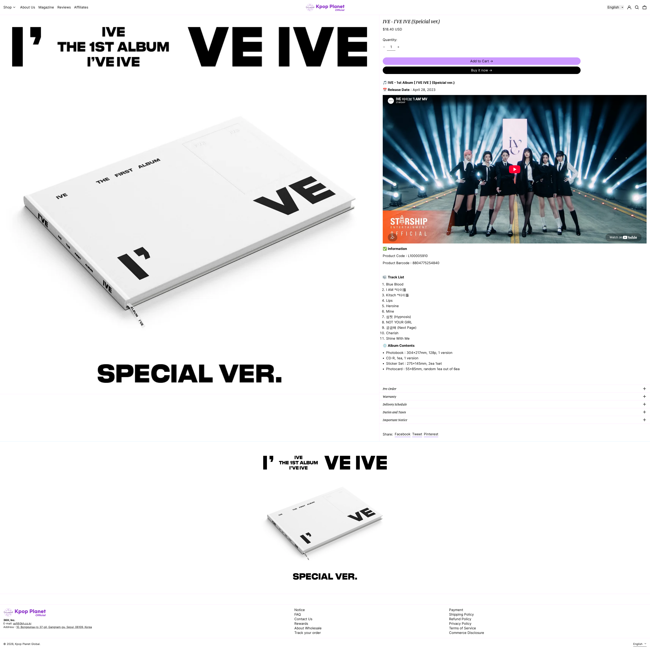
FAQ (297, 614)
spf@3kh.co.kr (22, 623)
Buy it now (479, 70)
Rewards (301, 624)
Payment (456, 610)
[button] (644, 7)
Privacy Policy (460, 624)
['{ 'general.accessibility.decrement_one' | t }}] (384, 47)
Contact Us (303, 619)
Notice (299, 610)
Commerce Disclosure (466, 633)
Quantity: (390, 40)
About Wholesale (308, 628)
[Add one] (398, 47)
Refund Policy (460, 619)
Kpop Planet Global (27, 644)
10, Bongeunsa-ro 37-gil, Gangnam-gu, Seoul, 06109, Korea (54, 627)
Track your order (307, 633)
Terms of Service (462, 628)
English (638, 644)
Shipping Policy (461, 614)
